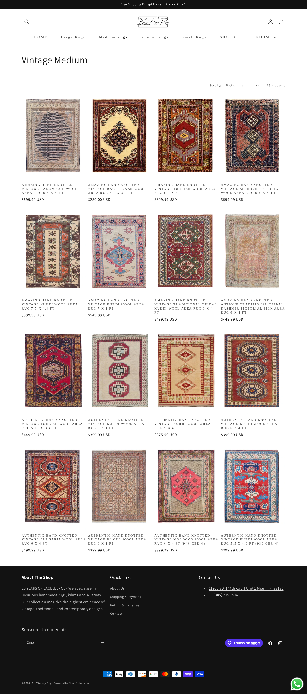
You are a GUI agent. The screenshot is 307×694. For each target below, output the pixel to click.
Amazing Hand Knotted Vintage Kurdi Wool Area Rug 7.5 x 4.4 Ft (50, 304)
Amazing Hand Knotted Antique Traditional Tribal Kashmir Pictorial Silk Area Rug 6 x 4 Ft (253, 306)
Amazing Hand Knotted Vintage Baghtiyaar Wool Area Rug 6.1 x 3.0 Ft (117, 189)
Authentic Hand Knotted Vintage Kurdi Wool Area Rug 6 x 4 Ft (116, 424)
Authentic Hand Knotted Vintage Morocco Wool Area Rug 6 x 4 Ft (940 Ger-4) (186, 539)
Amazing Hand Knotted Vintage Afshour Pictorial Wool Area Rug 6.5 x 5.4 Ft (251, 189)
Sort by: (215, 85)
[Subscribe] (102, 642)
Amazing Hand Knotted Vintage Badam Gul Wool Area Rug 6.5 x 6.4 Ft (49, 189)
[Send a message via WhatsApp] (297, 684)
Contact (116, 613)
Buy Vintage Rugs (42, 683)
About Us (117, 588)
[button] (27, 22)
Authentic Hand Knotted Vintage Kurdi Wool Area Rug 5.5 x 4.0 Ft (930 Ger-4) (250, 539)
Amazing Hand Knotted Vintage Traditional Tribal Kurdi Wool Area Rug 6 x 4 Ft (185, 306)
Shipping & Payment (125, 597)
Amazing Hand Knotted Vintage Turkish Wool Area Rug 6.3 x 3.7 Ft (185, 189)
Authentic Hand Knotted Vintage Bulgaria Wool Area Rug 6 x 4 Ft (54, 539)
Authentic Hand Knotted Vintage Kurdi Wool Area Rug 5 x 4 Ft (182, 424)
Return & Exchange (124, 605)
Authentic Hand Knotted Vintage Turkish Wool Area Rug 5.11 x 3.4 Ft (52, 424)
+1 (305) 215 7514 (223, 594)
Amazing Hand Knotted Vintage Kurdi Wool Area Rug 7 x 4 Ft (116, 304)
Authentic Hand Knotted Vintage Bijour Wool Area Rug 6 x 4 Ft (117, 539)
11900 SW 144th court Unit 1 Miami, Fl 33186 (246, 588)
